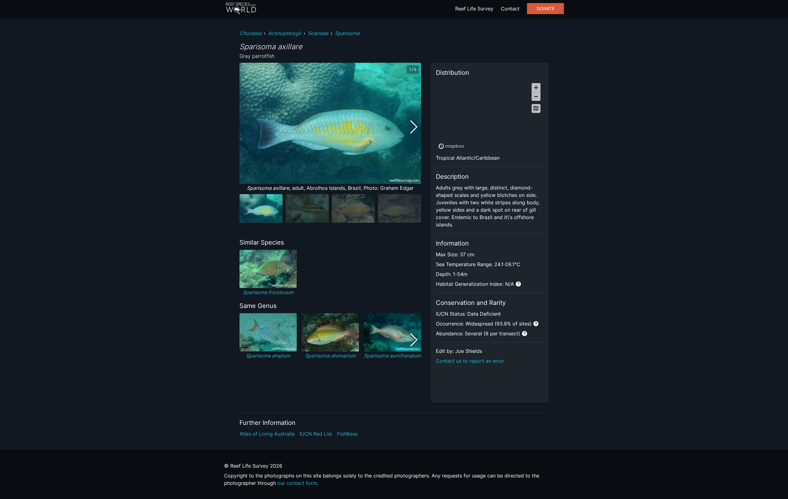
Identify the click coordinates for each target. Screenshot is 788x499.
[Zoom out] (536, 96)
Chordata (250, 33)
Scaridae (318, 33)
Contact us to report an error (470, 361)
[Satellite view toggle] (536, 108)
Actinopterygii (284, 33)
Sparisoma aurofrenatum (392, 356)
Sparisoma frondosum (268, 292)
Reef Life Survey (474, 9)
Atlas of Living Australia (267, 434)
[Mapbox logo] (451, 146)
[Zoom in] (536, 87)
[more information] (518, 284)
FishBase (347, 434)
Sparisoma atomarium (330, 356)
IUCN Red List (316, 434)
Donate (545, 8)
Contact (510, 9)
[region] (490, 116)
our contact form (297, 483)
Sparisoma (347, 33)
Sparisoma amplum (268, 356)
